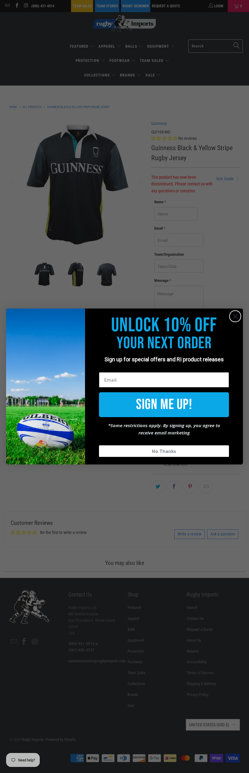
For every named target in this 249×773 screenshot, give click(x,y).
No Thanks (164, 451)
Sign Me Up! (164, 404)
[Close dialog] (235, 316)
